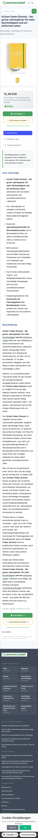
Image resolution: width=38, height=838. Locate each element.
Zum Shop (17, 114)
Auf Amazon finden (18, 120)
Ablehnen (12, 827)
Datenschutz (7, 791)
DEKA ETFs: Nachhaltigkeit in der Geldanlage (17, 735)
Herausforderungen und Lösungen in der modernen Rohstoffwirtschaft (16, 771)
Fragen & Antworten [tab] (14, 145)
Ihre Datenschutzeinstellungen (14, 809)
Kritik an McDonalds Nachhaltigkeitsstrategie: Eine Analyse (18, 730)
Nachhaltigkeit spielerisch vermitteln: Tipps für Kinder (18, 745)
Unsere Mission (8, 794)
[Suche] (34, 11)
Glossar (6, 802)
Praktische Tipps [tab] (13, 139)
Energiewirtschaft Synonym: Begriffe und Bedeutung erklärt (16, 740)
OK (25, 827)
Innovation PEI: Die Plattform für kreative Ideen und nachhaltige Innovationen (18, 777)
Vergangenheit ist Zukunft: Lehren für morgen (17, 767)
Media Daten (7, 813)
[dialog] (19, 822)
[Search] (32, 3)
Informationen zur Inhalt (11, 798)
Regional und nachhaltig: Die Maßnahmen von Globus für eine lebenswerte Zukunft (17, 762)
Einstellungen (19, 823)
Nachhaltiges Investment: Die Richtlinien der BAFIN (17, 756)
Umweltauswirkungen (12, 588)
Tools (5, 806)
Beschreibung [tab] (12, 133)
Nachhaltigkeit (8, 337)
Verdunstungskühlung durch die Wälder (15, 725)
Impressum (7, 787)
